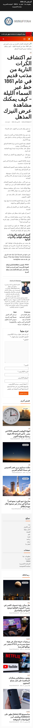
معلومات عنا (27, 4)
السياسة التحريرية (8, 4)
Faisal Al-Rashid (14, 438)
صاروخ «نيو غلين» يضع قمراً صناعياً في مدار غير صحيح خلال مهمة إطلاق (17, 504)
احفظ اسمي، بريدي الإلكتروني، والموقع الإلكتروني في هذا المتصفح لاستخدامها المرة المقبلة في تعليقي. (17, 386)
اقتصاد (28, 532)
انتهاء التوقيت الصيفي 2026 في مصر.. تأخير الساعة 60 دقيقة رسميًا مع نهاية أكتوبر (17, 433)
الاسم (26, 365)
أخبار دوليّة (27, 529)
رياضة (28, 539)
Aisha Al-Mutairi (25, 122)
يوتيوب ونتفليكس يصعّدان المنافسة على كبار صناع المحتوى (19, 680)
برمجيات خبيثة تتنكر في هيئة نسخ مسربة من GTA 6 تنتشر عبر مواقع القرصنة (17, 644)
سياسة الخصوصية (17, 6)
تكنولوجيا (28, 638)
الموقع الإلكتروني (23, 378)
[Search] (3, 39)
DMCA (16, 4)
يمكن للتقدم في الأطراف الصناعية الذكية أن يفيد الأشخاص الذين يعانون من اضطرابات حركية (23, 318)
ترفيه (28, 542)
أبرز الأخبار (27, 527)
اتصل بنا (21, 4)
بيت (29, 524)
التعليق (25, 340)
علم (29, 534)
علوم (31, 52)
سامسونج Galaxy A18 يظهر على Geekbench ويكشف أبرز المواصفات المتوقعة (17, 717)
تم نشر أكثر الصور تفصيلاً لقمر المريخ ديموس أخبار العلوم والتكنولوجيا (10, 317)
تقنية (28, 537)
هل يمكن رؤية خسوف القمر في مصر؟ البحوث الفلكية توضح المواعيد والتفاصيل (17, 608)
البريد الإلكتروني (23, 371)
